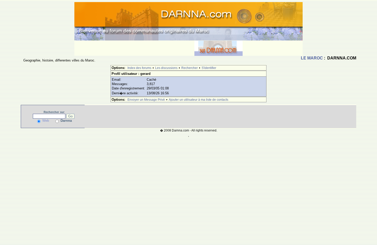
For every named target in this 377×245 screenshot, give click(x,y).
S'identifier (209, 68)
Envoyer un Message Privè (146, 99)
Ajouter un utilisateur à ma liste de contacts (198, 99)
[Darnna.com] (188, 21)
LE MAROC (312, 58)
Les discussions (166, 68)
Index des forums (139, 68)
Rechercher (189, 68)
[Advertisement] (134, 48)
